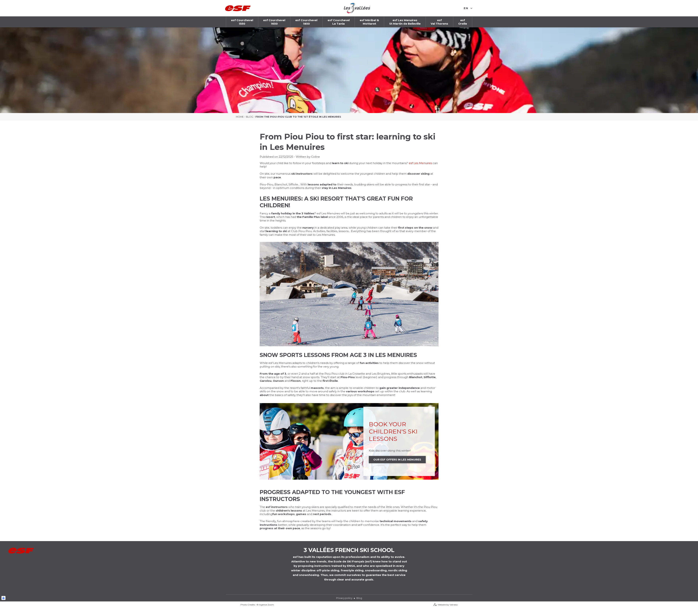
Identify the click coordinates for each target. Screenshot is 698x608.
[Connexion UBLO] (3, 598)
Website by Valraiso (448, 604)
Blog (249, 116)
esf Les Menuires (420, 163)
